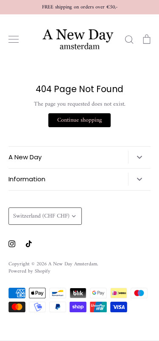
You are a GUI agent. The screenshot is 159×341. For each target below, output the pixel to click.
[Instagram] (11, 243)
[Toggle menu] (13, 39)
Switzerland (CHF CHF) (41, 216)
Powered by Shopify (29, 271)
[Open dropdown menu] (139, 157)
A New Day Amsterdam (72, 264)
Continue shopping (79, 120)
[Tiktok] (28, 243)
